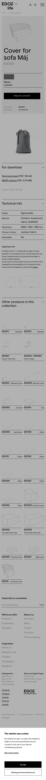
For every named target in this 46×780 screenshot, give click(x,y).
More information (11, 753)
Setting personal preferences (23, 772)
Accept (23, 765)
